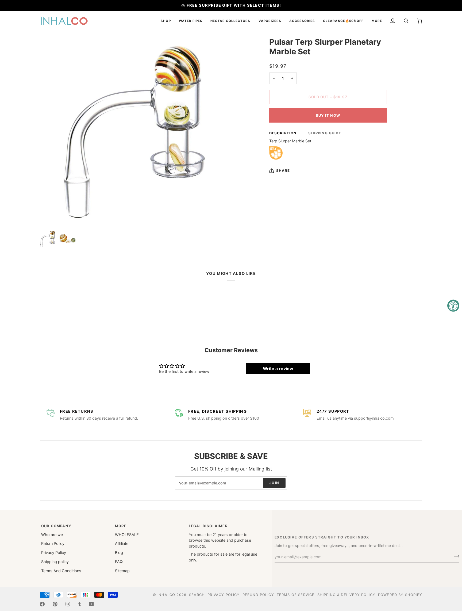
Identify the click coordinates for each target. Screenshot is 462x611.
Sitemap (122, 570)
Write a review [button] (278, 368)
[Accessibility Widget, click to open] (453, 305)
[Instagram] (68, 604)
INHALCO (166, 595)
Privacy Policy (53, 552)
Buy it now (328, 115)
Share (283, 170)
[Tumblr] (79, 604)
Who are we (52, 534)
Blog (119, 552)
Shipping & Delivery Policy (346, 595)
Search (197, 595)
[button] (166, 21)
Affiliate (121, 543)
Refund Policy (258, 595)
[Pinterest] (55, 604)
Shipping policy (55, 561)
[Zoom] (135, 133)
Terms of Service (296, 595)
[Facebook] (42, 604)
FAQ (119, 561)
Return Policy (52, 543)
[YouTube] (91, 604)
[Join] (455, 556)
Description (283, 133)
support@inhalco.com (374, 418)
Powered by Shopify (400, 595)
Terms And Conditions (61, 570)
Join (274, 483)
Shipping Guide (324, 133)
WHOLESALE (127, 534)
